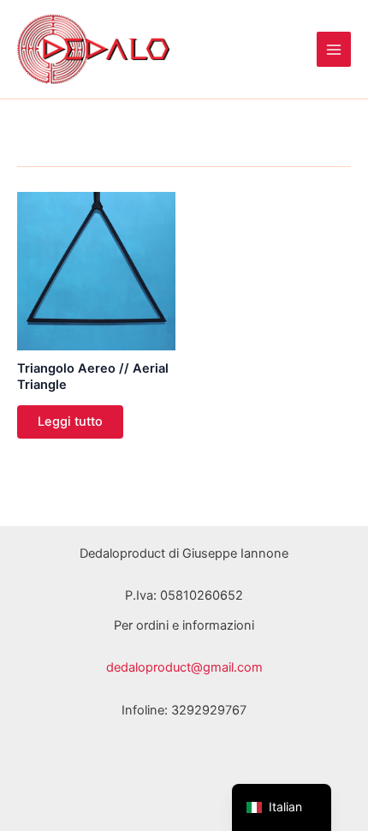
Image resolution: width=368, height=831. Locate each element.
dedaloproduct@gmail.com (184, 667)
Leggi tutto (70, 421)
